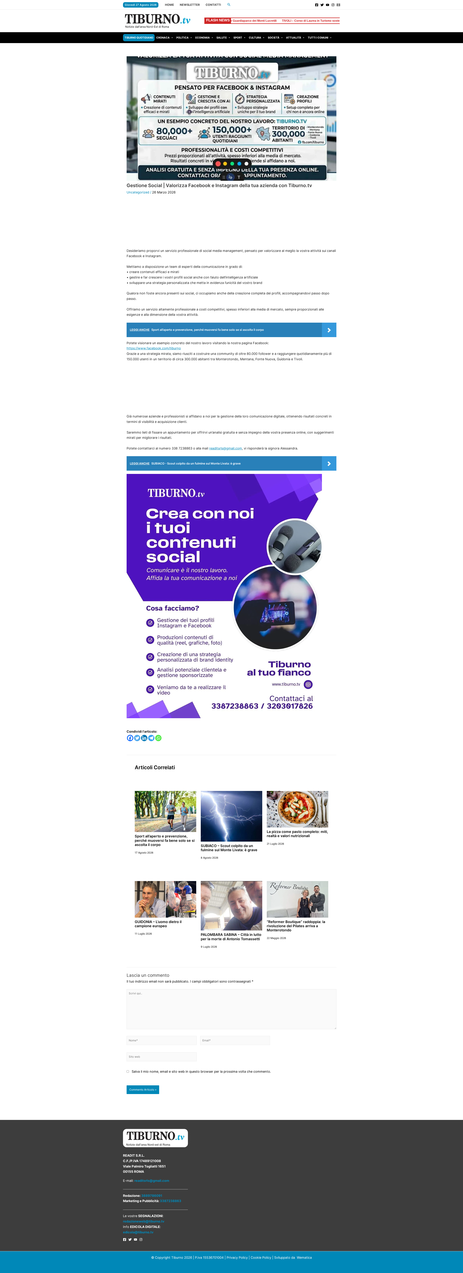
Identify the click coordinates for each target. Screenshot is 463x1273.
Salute (221, 37)
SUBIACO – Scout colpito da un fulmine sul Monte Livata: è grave (229, 848)
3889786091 (151, 1196)
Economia (202, 37)
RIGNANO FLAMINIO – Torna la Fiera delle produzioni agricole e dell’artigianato (333, 20)
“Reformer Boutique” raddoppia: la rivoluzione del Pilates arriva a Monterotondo (296, 926)
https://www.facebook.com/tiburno (154, 348)
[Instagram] (333, 5)
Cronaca (163, 37)
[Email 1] (338, 5)
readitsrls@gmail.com (225, 448)
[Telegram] (151, 738)
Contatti (213, 5)
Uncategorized (138, 192)
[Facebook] (316, 5)
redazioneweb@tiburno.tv (143, 1221)
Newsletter (190, 5)
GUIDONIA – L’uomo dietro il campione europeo (158, 924)
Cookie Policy (261, 1257)
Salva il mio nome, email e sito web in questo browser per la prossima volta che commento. (201, 1071)
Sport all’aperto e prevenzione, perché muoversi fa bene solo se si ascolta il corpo (165, 840)
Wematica (304, 1257)
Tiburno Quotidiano (139, 37)
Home (169, 5)
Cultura (255, 37)
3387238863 (170, 1201)
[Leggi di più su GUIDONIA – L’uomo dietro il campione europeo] (165, 899)
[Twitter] (322, 5)
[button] (229, 4)
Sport (237, 37)
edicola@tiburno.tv (138, 1232)
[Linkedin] (144, 738)
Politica (182, 37)
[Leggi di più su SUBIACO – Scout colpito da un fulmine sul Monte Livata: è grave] (231, 816)
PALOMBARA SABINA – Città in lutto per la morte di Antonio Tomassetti (231, 936)
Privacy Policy (237, 1257)
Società (273, 37)
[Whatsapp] (158, 738)
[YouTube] (327, 5)
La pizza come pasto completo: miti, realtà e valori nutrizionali (297, 833)
